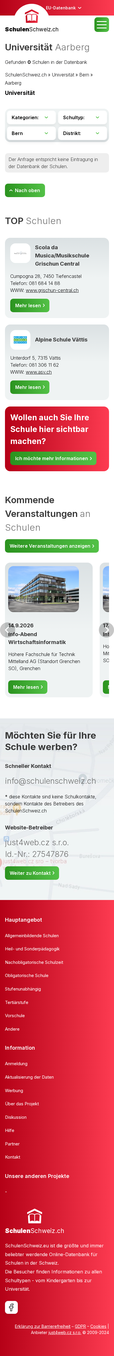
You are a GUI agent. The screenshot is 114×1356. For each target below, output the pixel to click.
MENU (101, 24)
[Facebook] (11, 1307)
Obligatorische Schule (27, 975)
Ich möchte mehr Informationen (51, 458)
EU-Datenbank (61, 7)
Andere (12, 1029)
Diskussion (16, 1117)
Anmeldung (16, 1063)
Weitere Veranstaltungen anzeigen (50, 546)
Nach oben (27, 190)
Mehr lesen (28, 305)
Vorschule (15, 1015)
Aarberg (13, 83)
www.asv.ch (39, 372)
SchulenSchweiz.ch (26, 75)
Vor (7, 630)
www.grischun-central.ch (52, 290)
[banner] (31, 19)
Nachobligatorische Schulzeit (34, 962)
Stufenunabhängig (23, 989)
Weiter (106, 630)
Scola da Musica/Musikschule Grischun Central (62, 255)
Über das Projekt (22, 1103)
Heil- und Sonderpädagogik (32, 949)
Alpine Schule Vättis (61, 339)
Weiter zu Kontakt (30, 873)
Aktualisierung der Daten (29, 1077)
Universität (63, 75)
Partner (12, 1144)
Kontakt (12, 1157)
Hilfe (9, 1130)
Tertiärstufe (16, 1002)
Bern (84, 75)
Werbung (14, 1090)
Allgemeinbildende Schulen (32, 935)
